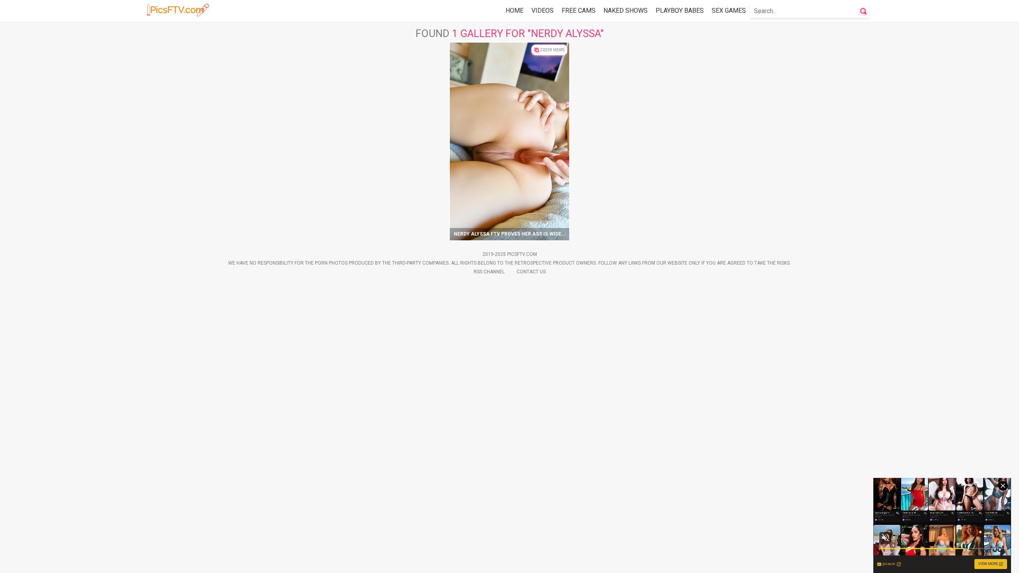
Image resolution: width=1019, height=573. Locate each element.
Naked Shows (625, 10)
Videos (542, 10)
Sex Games (729, 10)
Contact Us (531, 272)
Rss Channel (489, 272)
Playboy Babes (680, 10)
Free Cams (578, 10)
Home (514, 10)
